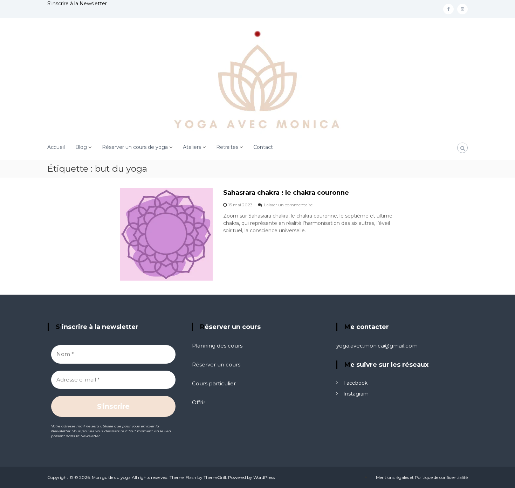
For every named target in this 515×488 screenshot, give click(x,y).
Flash (191, 477)
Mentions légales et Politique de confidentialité (422, 477)
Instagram (356, 394)
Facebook (355, 383)
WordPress (264, 477)
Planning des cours (217, 345)
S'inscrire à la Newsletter (77, 3)
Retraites (227, 147)
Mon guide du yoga (111, 477)
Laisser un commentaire (288, 204)
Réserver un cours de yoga (135, 147)
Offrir (198, 402)
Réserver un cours (216, 364)
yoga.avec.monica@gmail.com (377, 345)
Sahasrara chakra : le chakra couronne (286, 193)
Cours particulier (214, 383)
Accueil (56, 147)
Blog (81, 147)
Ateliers (192, 147)
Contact (263, 147)
